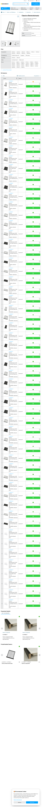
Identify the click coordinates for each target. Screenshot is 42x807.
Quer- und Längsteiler (5, 613)
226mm (18, 62)
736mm (18, 65)
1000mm (23, 53)
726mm (13, 65)
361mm (13, 63)
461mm (13, 64)
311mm (27, 62)
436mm (36, 63)
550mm (33, 51)
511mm (23, 64)
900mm (18, 53)
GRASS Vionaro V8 (15, 55)
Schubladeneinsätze (21, 12)
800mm (13, 53)
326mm (31, 62)
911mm (36, 65)
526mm (27, 64)
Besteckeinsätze (28, 12)
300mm (13, 51)
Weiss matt (21, 59)
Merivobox (28, 55)
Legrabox (22, 55)
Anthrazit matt (15, 59)
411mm (27, 63)
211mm (13, 62)
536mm (32, 64)
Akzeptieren (32, 802)
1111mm (18, 67)
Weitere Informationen (18, 799)
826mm (27, 65)
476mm (18, 64)
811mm (23, 65)
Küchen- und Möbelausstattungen (11, 12)
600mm (37, 51)
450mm (23, 51)
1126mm (22, 67)
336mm (36, 62)
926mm (13, 67)
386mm (22, 63)
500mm (28, 51)
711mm (36, 64)
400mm (18, 51)
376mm (18, 63)
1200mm (28, 53)
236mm (22, 62)
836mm (32, 65)
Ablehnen (19, 802)
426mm (32, 63)
